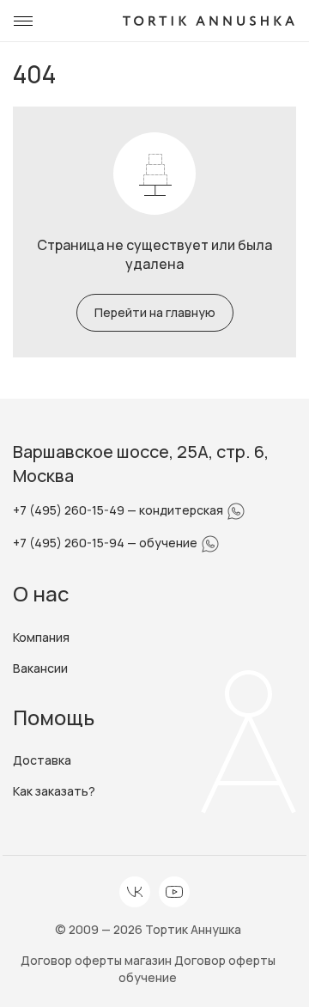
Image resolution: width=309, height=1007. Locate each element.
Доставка (42, 760)
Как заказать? (54, 791)
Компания (41, 637)
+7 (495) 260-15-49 (70, 510)
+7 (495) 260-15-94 (70, 542)
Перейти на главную (154, 312)
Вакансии (40, 668)
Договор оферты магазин (97, 960)
